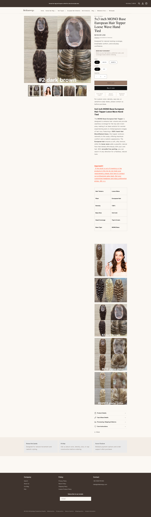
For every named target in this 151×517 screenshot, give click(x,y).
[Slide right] (89, 91)
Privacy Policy (63, 481)
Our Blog (26, 486)
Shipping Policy (63, 486)
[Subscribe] (89, 499)
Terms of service (69, 511)
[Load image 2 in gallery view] (45, 90)
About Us (26, 483)
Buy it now (111, 88)
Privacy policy (59, 511)
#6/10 (105, 62)
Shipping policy (79, 511)
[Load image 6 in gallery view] (69, 90)
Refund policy (50, 511)
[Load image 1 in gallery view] (33, 90)
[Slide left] (26, 91)
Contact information (90, 511)
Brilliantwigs (32, 511)
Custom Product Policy (65, 489)
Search (26, 481)
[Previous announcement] (5, 3)
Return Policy (62, 483)
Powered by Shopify (40, 511)
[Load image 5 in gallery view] (57, 90)
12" (97, 69)
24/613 (113, 62)
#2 (97, 62)
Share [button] (98, 432)
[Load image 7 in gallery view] (81, 90)
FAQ (25, 489)
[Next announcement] (123, 3)
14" (105, 69)
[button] (139, 3)
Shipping (96, 37)
